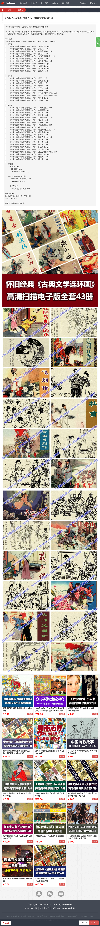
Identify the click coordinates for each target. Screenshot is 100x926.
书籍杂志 (19, 10)
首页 (9, 10)
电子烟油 (56, 908)
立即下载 (83, 922)
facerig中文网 (68, 908)
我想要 (30, 714)
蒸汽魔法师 (44, 908)
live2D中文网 (31, 908)
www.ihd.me (49, 904)
